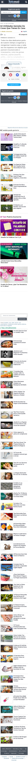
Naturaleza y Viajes (18, 748)
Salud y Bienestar (6, 748)
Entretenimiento (13, 751)
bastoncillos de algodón (6, 325)
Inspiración (13, 753)
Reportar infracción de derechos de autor (18, 127)
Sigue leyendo (14, 64)
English (25, 31)
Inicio (1, 23)
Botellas (6, 322)
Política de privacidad (17, 758)
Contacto (4, 756)
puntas (16, 324)
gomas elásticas (22, 324)
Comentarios (22, 319)
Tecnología (21, 753)
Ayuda (11, 756)
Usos (10, 322)
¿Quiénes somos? (20, 756)
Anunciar (14, 760)
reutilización (11, 324)
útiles (13, 322)
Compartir (23, 34)
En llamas (6, 753)
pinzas (16, 322)
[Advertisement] (14, 115)
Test (4, 217)
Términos (20, 19)
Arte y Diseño (22, 751)
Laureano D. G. (11, 37)
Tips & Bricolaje (9, 23)
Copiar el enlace (14, 79)
